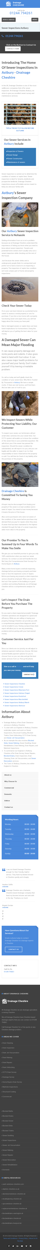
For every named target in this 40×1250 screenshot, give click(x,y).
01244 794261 (14, 36)
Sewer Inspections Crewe (14, 687)
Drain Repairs (7, 1062)
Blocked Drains (9, 756)
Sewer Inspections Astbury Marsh (17, 702)
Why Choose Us (10, 781)
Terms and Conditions (10, 1238)
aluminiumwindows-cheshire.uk (14, 1194)
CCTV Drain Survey (9, 1072)
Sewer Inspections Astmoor (15, 706)
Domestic (8, 794)
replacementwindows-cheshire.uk (15, 1209)
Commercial (9, 788)
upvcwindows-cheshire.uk (12, 1204)
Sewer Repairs (8, 1155)
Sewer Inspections (9, 1140)
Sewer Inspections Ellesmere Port (17, 690)
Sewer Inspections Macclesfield (16, 699)
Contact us (8, 807)
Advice (7, 801)
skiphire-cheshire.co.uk (11, 1189)
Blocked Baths (8, 1111)
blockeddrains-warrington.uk (13, 1213)
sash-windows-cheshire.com (13, 1184)
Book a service (8, 19)
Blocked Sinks (8, 1126)
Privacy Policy (23, 1238)
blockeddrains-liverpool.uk (12, 1223)
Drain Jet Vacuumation (11, 1053)
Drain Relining (7, 1058)
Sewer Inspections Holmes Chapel (17, 693)
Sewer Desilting (8, 1136)
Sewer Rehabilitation (10, 1165)
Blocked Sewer (8, 1121)
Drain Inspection (8, 1048)
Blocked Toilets (8, 1131)
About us (7, 775)
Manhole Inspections (10, 1087)
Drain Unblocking (9, 1067)
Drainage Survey (8, 1077)
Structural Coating (9, 1092)
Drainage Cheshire (18, 1001)
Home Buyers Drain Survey (12, 1082)
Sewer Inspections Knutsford (15, 696)
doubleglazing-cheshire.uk (12, 1199)
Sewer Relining (14, 743)
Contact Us (28, 674)
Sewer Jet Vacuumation (16, 738)
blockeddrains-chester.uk (12, 1218)
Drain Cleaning (8, 1043)
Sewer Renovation (9, 1160)
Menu (35, 19)
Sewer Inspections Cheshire (15, 684)
